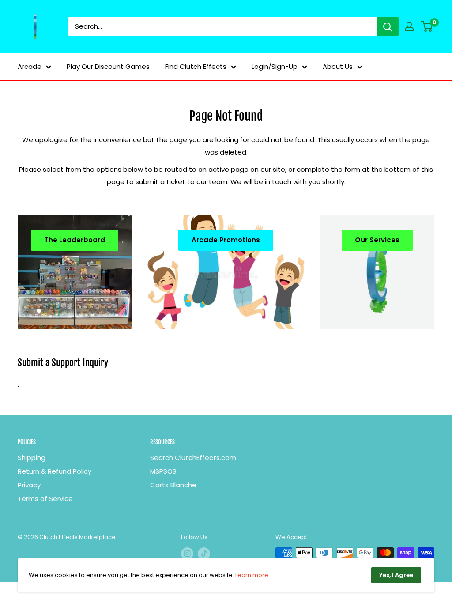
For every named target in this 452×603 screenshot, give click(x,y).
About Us (338, 66)
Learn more (251, 575)
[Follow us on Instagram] (187, 553)
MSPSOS (163, 471)
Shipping (31, 457)
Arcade (29, 66)
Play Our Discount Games (108, 66)
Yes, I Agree (396, 575)
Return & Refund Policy (54, 471)
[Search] (388, 26)
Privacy (29, 485)
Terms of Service (45, 498)
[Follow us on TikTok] (204, 553)
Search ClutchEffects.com (193, 457)
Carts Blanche (173, 485)
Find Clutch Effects (195, 66)
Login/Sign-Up (275, 66)
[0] (427, 26)
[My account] (409, 26)
